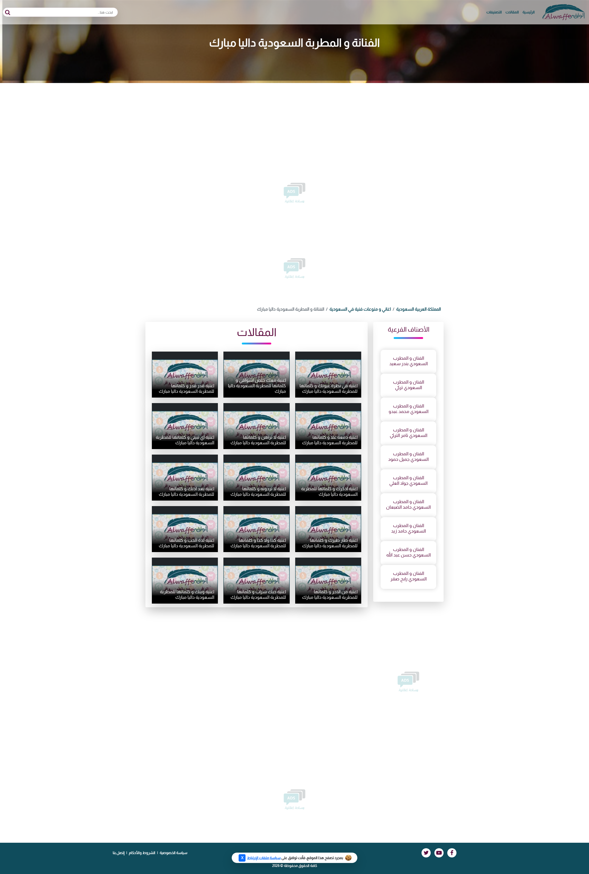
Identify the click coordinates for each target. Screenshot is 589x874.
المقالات (512, 12)
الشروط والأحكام (142, 853)
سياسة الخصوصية (173, 853)
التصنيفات (494, 12)
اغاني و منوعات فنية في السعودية (360, 309)
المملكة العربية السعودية (418, 309)
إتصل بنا (118, 853)
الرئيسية (529, 12)
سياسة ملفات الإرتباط (264, 858)
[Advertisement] (294, 117)
